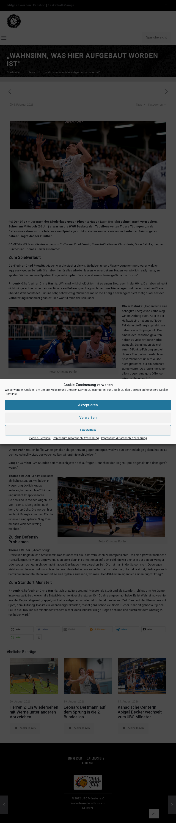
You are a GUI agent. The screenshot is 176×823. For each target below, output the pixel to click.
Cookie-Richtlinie (40, 438)
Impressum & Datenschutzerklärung (76, 438)
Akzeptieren (88, 405)
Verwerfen (88, 418)
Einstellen (88, 430)
